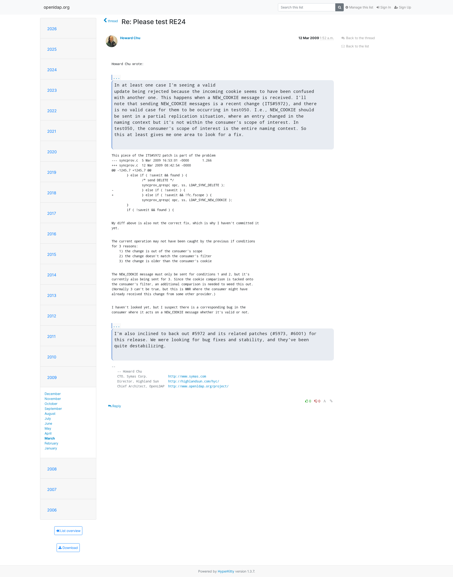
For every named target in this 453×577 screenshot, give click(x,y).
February (51, 443)
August (50, 413)
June (48, 423)
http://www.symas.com (187, 376)
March (50, 438)
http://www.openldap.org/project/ (198, 386)
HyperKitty (226, 571)
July (48, 418)
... (116, 77)
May (48, 428)
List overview (69, 531)
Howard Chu (130, 38)
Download (70, 548)
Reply (116, 406)
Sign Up (404, 7)
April (48, 433)
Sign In (385, 7)
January (51, 448)
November (53, 399)
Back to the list (357, 46)
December (53, 394)
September (53, 409)
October (51, 404)
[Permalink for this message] (331, 401)
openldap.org (57, 7)
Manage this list (360, 7)
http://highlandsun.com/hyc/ (193, 381)
